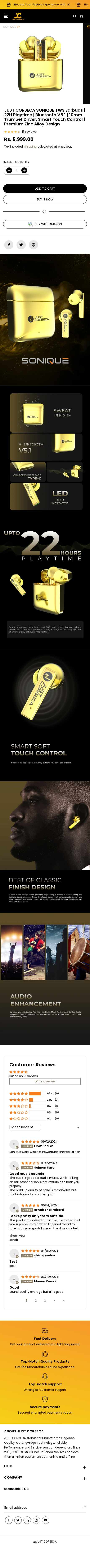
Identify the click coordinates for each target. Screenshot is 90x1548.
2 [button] (36, 1301)
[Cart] (81, 16)
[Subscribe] (84, 1507)
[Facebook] (8, 244)
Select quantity (17, 162)
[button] (5, 16)
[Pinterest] (33, 244)
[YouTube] (45, 1520)
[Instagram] (36, 1520)
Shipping (30, 146)
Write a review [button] (45, 1081)
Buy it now (45, 199)
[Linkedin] (27, 1520)
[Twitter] (21, 244)
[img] (30, 1142)
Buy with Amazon (48, 224)
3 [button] (45, 1301)
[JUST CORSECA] (14, 16)
